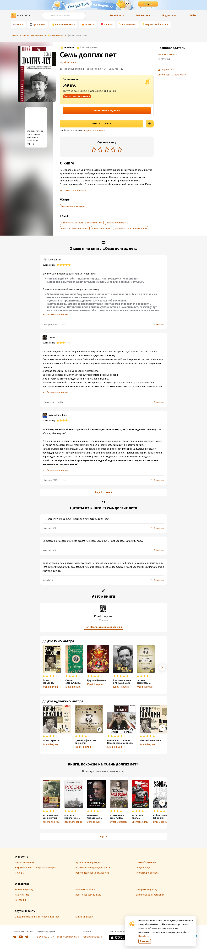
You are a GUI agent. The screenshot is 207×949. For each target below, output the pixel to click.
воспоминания (94, 222)
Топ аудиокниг (128, 24)
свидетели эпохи (101, 228)
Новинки (89, 24)
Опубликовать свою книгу (172, 74)
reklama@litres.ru (92, 936)
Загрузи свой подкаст (156, 24)
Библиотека (143, 15)
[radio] (93, 149)
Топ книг (108, 24)
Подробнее (143, 936)
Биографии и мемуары (73, 206)
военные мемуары (116, 222)
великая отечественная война (131, 228)
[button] (162, 667)
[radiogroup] (106, 150)
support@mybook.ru (68, 936)
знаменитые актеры (72, 222)
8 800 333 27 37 (45, 936)
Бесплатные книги (65, 24)
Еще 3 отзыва (103, 492)
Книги (20, 24)
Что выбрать (116, 15)
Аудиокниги (39, 24)
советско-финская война (74, 228)
